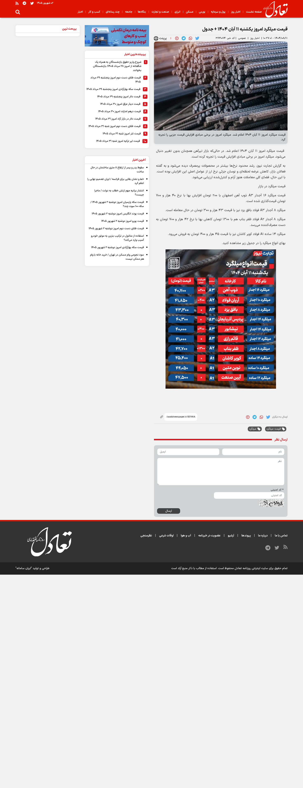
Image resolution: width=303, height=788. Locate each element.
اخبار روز (255, 38)
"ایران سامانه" (23, 568)
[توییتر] (32, 3)
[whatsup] (190, 38)
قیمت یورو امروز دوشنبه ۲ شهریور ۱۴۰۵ (122, 221)
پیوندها (246, 535)
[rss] (17, 3)
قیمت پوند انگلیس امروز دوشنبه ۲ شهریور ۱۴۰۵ (118, 214)
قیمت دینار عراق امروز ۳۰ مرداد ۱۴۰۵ (120, 104)
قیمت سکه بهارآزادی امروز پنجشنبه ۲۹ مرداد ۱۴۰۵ (113, 89)
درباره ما (263, 535)
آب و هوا (186, 535)
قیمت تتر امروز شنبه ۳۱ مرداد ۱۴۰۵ (122, 134)
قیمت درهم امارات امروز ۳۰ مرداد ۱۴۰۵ (119, 111)
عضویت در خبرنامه (209, 535)
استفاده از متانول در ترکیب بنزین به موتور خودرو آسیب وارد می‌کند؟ (117, 238)
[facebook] (177, 38)
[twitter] (197, 38)
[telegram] (184, 38)
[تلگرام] (24, 3)
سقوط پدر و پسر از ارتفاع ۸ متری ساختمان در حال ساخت (117, 170)
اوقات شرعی (166, 535)
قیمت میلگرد (273, 429)
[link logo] (274, 9)
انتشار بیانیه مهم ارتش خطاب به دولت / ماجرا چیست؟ (119, 193)
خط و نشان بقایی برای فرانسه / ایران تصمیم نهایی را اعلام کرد (115, 181)
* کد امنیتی (277, 490)
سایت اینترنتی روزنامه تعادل (251, 568)
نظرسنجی (146, 535)
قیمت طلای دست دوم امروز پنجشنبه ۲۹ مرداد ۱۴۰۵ (115, 80)
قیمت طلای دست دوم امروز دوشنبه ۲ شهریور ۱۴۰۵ (116, 229)
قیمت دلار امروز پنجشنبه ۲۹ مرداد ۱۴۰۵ (118, 97)
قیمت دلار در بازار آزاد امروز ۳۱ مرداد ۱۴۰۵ (118, 119)
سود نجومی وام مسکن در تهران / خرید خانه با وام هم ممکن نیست (117, 257)
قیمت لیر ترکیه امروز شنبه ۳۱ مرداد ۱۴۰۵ (118, 141)
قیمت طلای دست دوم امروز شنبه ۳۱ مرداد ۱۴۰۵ (114, 126)
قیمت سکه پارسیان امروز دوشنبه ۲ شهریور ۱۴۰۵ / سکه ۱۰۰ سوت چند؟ (117, 204)
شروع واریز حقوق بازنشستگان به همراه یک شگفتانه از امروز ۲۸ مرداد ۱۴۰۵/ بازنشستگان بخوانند (117, 66)
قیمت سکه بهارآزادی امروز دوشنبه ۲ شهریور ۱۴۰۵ (117, 247)
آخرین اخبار (139, 160)
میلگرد (252, 429)
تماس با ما (281, 535)
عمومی (242, 38)
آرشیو (231, 535)
